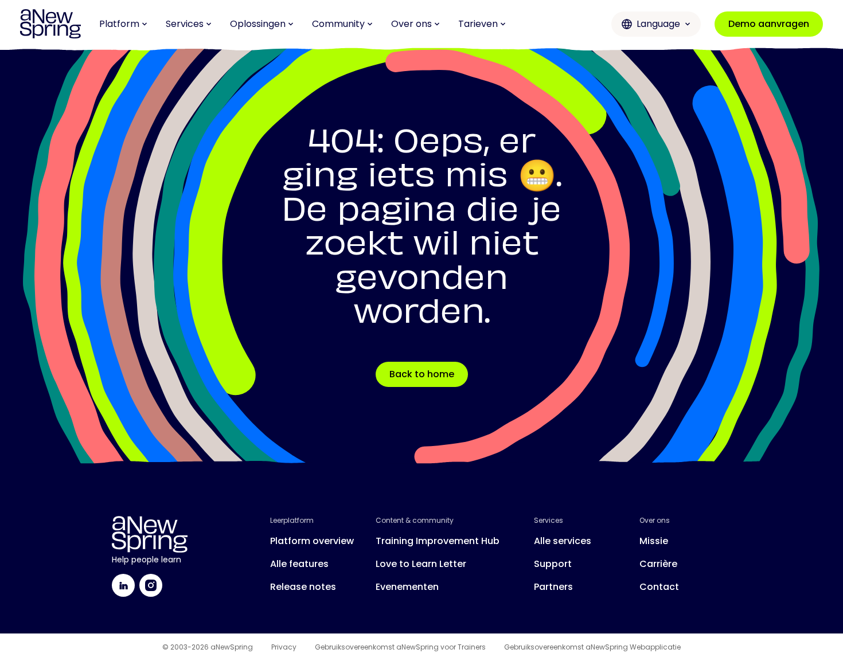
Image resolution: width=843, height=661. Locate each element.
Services (185, 23)
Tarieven (478, 23)
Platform (119, 23)
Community (338, 23)
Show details (597, 638)
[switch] (329, 638)
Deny (747, 585)
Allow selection (747, 548)
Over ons (411, 23)
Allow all (747, 510)
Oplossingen (258, 23)
